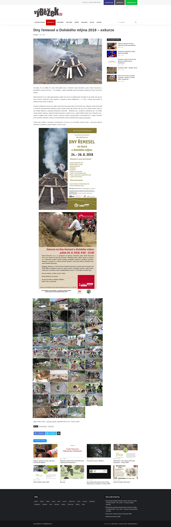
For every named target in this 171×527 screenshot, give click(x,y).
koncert (64, 501)
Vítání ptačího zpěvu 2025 (41, 482)
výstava (63, 504)
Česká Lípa (70, 504)
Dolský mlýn (51, 426)
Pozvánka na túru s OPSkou (95, 461)
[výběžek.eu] (48, 12)
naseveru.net (109, 2)
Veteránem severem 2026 (113, 516)
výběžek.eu (119, 2)
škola (83, 504)
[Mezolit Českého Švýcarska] (126, 472)
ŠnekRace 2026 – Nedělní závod (127, 68)
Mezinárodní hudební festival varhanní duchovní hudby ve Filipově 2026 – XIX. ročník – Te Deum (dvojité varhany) (121, 502)
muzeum (85, 501)
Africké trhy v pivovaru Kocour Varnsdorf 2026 (119, 513)
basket (36, 501)
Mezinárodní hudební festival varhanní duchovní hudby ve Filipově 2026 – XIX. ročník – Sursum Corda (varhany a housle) (122, 509)
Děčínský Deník (51, 421)
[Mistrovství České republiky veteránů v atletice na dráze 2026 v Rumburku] (112, 78)
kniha (59, 501)
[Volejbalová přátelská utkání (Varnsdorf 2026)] (112, 54)
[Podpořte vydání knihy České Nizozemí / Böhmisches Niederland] (112, 62)
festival (48, 501)
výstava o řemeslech (84, 117)
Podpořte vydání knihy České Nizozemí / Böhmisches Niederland (127, 61)
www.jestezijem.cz (133, 523)
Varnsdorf (56, 504)
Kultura (69, 22)
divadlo (42, 501)
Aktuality (50, 22)
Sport (77, 22)
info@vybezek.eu (47, 523)
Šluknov (78, 504)
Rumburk (45, 504)
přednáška (92, 501)
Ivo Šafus (35, 34)
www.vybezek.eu (37, 523)
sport (51, 504)
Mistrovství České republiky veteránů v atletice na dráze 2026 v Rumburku (126, 77)
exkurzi (35, 92)
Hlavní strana (40, 22)
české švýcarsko (43, 426)
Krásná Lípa (72, 501)
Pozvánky (60, 22)
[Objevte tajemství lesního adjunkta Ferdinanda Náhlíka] (112, 46)
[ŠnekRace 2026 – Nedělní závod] (112, 70)
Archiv (99, 22)
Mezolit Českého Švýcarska (122, 482)
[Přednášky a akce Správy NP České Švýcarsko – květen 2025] (126, 451)
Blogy (92, 22)
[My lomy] (72, 472)
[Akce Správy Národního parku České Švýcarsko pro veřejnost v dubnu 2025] (99, 472)
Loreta (78, 501)
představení (37, 504)
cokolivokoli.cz (131, 2)
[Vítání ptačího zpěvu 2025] (45, 472)
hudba (53, 501)
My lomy (62, 482)
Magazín (84, 22)
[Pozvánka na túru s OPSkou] (99, 451)
